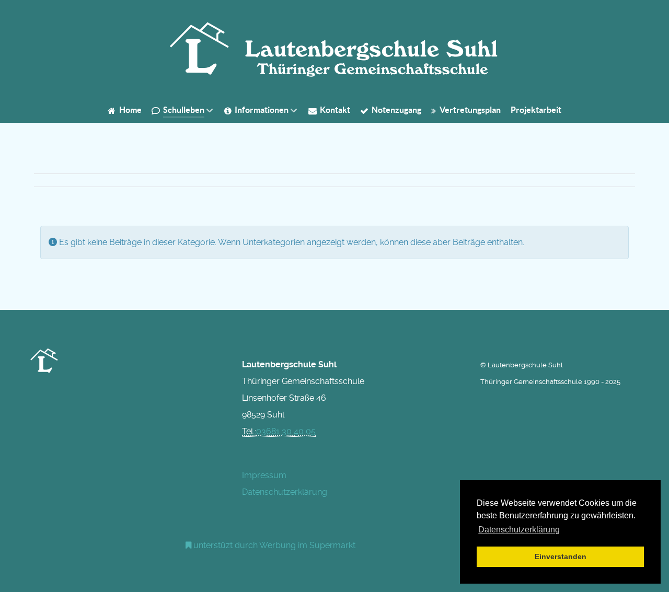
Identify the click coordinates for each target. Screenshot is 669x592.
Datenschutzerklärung (284, 492)
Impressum (264, 475)
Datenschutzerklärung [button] (519, 529)
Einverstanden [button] (560, 556)
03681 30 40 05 (286, 431)
